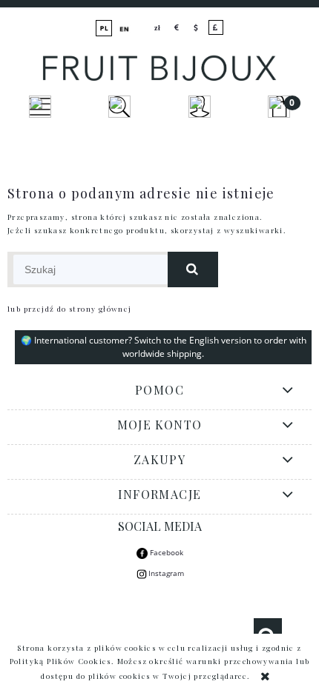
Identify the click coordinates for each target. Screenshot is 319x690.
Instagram (166, 573)
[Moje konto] (200, 107)
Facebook (165, 552)
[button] (40, 107)
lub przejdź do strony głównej (69, 309)
